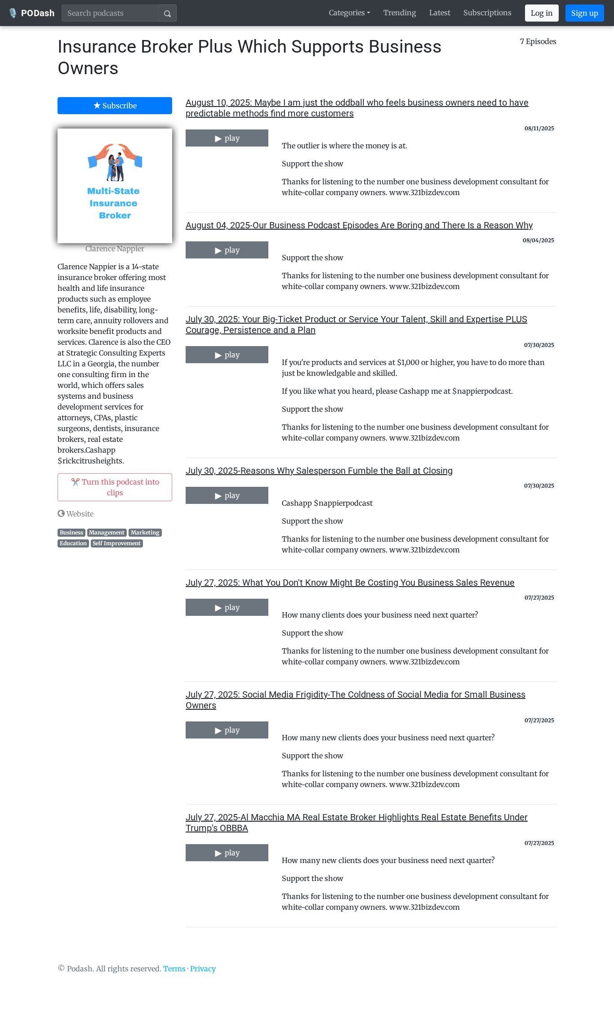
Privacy (203, 968)
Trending (399, 12)
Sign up (584, 13)
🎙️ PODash (30, 13)
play (231, 137)
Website (79, 513)
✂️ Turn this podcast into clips (115, 487)
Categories (347, 12)
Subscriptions (487, 12)
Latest (439, 12)
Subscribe (119, 105)
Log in (542, 13)
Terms (174, 968)
